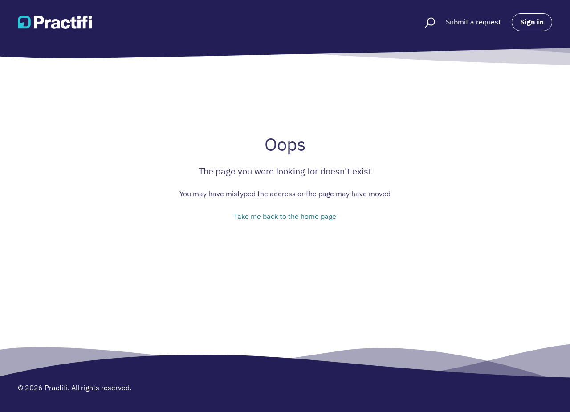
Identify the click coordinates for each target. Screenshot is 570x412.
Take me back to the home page (285, 216)
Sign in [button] (532, 21)
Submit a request (473, 21)
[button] (426, 22)
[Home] (55, 22)
